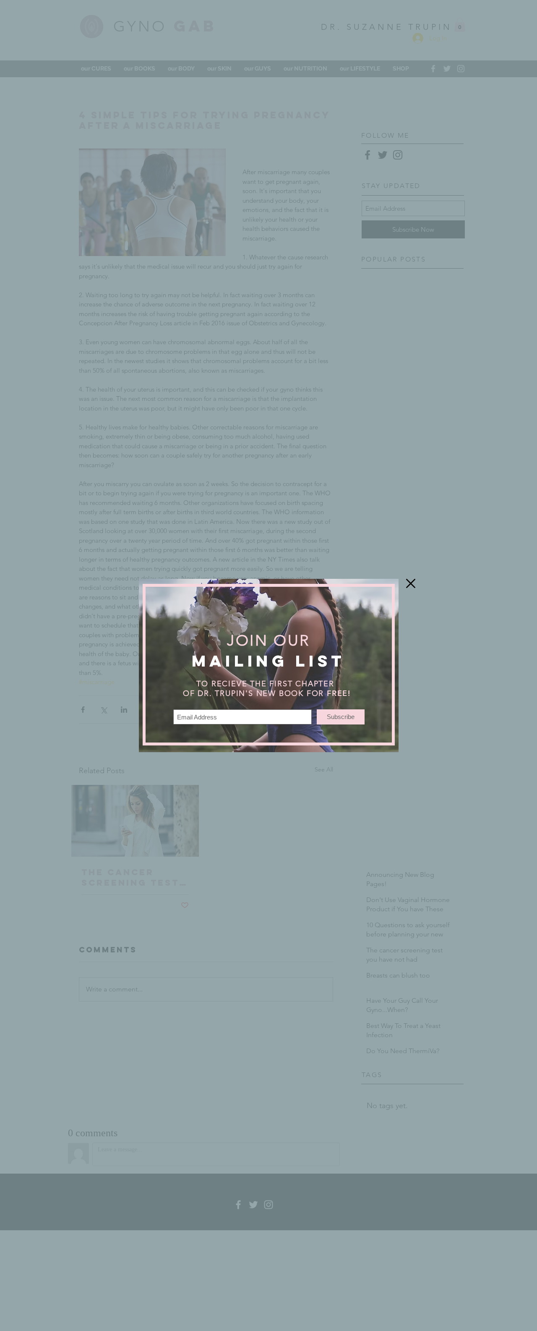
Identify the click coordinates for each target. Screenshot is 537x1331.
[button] (410, 583)
